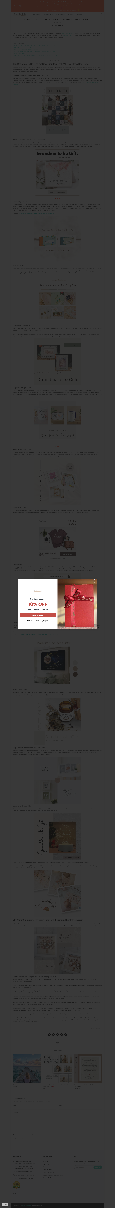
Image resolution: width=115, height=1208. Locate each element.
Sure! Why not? (37, 615)
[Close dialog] (94, 581)
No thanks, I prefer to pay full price (38, 621)
